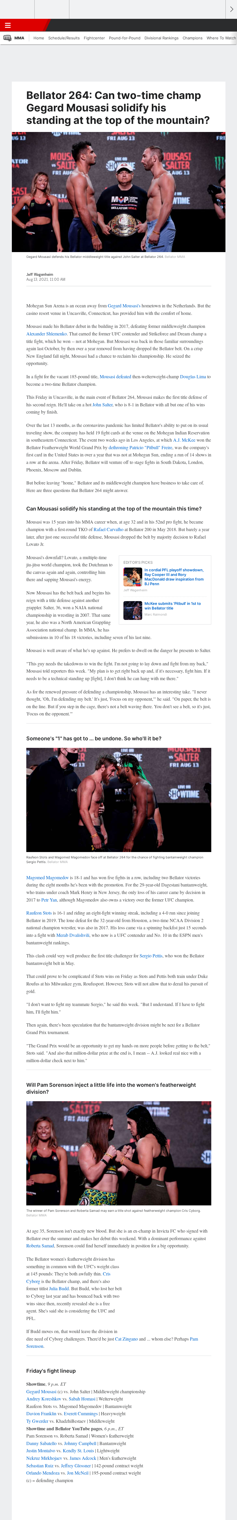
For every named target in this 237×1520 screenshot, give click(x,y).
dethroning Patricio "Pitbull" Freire (140, 447)
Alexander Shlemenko (46, 334)
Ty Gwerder (37, 1421)
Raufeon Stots (39, 913)
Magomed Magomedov (47, 877)
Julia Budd (59, 1288)
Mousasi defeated (115, 376)
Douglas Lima (193, 376)
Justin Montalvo (40, 1450)
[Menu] (8, 25)
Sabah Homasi (82, 1399)
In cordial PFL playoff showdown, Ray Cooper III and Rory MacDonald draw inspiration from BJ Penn (174, 577)
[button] (218, 25)
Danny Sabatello (41, 1443)
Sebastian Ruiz (39, 1465)
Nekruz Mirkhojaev (44, 1458)
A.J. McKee (184, 440)
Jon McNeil (77, 1473)
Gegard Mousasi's (124, 305)
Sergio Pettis (151, 955)
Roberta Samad (40, 1245)
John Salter (102, 404)
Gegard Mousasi (41, 1391)
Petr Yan (49, 900)
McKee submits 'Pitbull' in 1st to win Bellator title (173, 605)
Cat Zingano (126, 1339)
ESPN (30, 25)
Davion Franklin (41, 1413)
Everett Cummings (81, 1413)
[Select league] (17, 9)
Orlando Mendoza (43, 1473)
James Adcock (83, 1458)
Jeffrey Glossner (76, 1465)
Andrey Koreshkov (43, 1399)
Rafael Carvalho (108, 529)
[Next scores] (231, 9)
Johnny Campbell (80, 1443)
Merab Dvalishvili (72, 935)
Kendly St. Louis (78, 1450)
